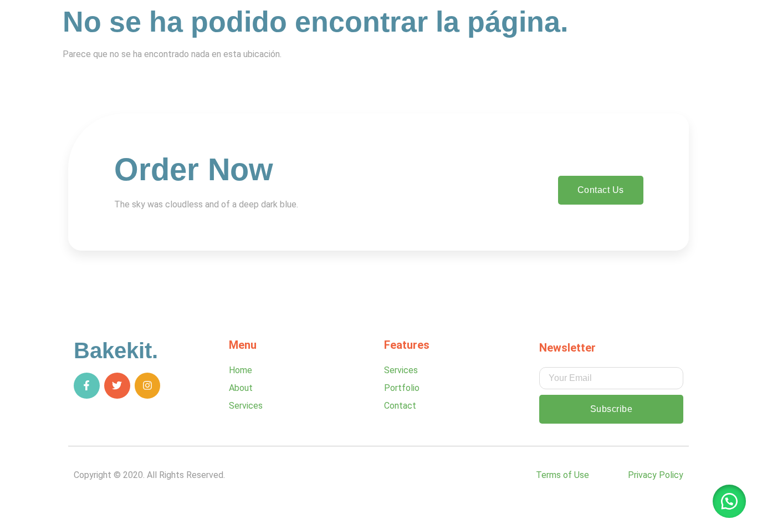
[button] (729, 501)
